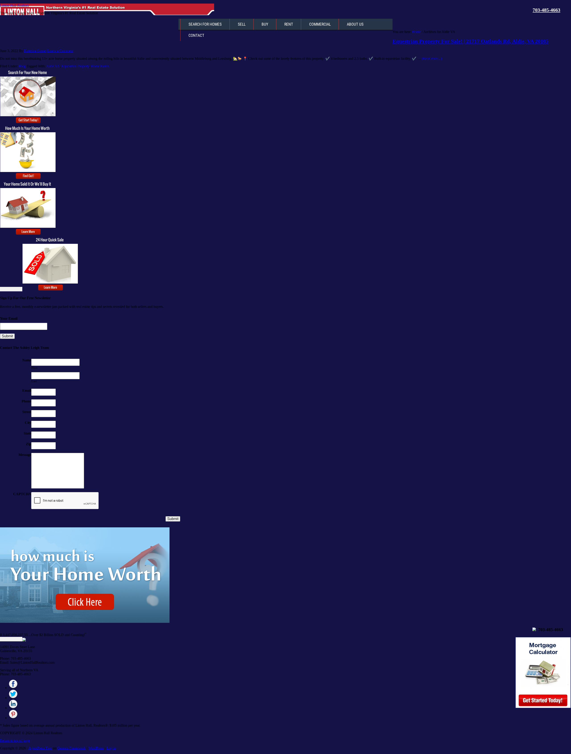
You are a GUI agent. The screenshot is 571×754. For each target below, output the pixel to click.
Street (26, 412)
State (27, 433)
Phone (26, 401)
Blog (22, 66)
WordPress (96, 748)
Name (26, 360)
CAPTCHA (22, 494)
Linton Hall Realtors (14, 5)
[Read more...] (432, 58)
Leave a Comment (60, 51)
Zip (28, 444)
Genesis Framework (71, 748)
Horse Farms (100, 66)
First (34, 367)
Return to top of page (15, 740)
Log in (111, 748)
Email (26, 390)
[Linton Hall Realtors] (13, 688)
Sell (242, 24)
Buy (265, 24)
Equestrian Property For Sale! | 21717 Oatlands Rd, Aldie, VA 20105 (470, 41)
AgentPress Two (40, 748)
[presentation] (65, 501)
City (28, 423)
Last (34, 381)
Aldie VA (53, 66)
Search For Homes (205, 24)
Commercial (320, 24)
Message (25, 455)
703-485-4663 (546, 10)
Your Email (8, 318)
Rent (288, 24)
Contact (196, 35)
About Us (355, 24)
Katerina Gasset (35, 51)
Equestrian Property (75, 66)
